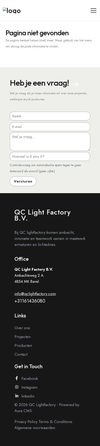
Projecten (22, 336)
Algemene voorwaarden (34, 427)
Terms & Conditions (55, 421)
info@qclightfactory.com (35, 293)
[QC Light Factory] (15, 10)
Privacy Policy (25, 421)
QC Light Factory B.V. (42, 215)
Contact (20, 354)
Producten (23, 345)
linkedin (27, 396)
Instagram (29, 387)
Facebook (29, 378)
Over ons (22, 328)
